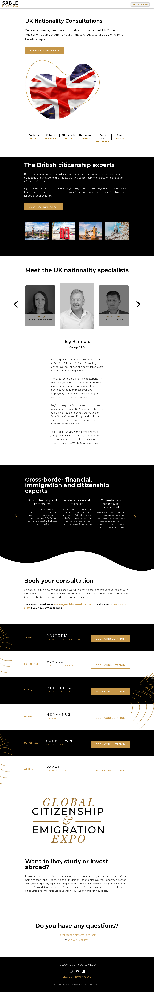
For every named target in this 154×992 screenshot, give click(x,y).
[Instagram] (71, 971)
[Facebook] (77, 971)
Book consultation (45, 50)
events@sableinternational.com (73, 604)
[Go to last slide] (13, 306)
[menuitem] (40, 306)
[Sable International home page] (24, 4)
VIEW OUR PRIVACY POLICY (77, 977)
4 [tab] (88, 530)
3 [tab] (84, 530)
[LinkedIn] (83, 971)
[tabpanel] (42, 513)
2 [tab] (79, 530)
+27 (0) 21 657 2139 (78, 940)
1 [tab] (75, 530)
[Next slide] (140, 306)
